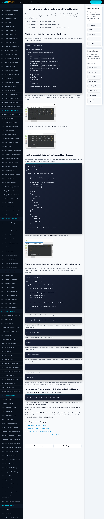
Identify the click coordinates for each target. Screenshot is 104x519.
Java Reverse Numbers (8, 178)
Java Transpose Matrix (8, 383)
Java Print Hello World (8, 14)
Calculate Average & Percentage (11, 150)
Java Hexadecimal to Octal (9, 267)
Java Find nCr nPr (6, 146)
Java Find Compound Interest (10, 138)
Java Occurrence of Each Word (10, 443)
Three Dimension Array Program (10, 391)
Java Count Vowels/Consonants (10, 460)
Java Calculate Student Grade (10, 158)
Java (27, 2)
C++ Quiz (91, 43)
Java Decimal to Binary (8, 223)
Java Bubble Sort (6, 351)
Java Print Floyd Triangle (8, 303)
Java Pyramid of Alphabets (9, 291)
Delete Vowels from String (9, 423)
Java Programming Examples (9, 10)
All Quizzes (92, 25)
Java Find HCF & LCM (7, 203)
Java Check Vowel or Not (8, 42)
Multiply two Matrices (7, 387)
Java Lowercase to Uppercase (10, 484)
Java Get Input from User (8, 18)
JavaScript (39, 2)
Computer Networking (92, 100)
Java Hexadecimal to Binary (9, 263)
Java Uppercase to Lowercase (10, 480)
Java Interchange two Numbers (10, 174)
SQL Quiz (91, 29)
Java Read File (5, 510)
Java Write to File (6, 514)
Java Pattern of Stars (7, 275)
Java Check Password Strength (10, 501)
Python (21, 2)
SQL (46, 2)
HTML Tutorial (93, 90)
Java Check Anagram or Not (9, 492)
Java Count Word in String (9, 468)
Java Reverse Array (7, 335)
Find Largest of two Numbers (9, 190)
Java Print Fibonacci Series (9, 142)
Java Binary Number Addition (10, 74)
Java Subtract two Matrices (9, 379)
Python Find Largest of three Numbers (39, 431)
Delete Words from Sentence (10, 427)
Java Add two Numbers (8, 26)
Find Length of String (7, 403)
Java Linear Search (7, 319)
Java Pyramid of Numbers (9, 295)
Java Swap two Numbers (8, 182)
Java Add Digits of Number (9, 122)
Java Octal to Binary (7, 251)
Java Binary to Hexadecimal (9, 243)
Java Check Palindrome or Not (10, 94)
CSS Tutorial (92, 95)
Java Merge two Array (8, 347)
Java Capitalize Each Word (9, 456)
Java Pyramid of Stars (8, 287)
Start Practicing (96, 2)
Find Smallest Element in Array (10, 331)
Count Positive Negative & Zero (10, 187)
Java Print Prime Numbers (9, 166)
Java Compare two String (8, 407)
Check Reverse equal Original (10, 46)
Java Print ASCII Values (8, 90)
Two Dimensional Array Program (10, 371)
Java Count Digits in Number (9, 70)
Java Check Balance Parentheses (7, 497)
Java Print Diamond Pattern (9, 299)
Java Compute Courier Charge (10, 82)
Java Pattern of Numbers (8, 283)
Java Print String (6, 399)
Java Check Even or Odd (8, 30)
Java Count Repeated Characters (11, 447)
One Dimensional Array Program (10, 315)
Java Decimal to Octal (8, 227)
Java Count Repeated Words (9, 451)
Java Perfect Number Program (10, 58)
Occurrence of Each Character (10, 439)
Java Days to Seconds (8, 66)
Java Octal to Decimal (8, 247)
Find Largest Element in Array (10, 327)
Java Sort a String (6, 476)
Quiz (50, 2)
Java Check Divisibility (8, 130)
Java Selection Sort (7, 355)
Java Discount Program (8, 78)
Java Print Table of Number (9, 162)
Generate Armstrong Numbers (10, 102)
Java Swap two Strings (8, 488)
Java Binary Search (7, 323)
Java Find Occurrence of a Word (11, 435)
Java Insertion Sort (7, 359)
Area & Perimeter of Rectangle (10, 211)
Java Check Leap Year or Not (10, 126)
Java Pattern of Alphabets (9, 279)
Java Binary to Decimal (8, 235)
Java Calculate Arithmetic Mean (11, 154)
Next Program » (67, 446)
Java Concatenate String (8, 415)
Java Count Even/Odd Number (10, 367)
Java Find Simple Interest (8, 134)
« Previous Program (39, 446)
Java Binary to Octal (7, 239)
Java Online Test (54, 435)
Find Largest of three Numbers (10, 195)
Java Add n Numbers (7, 170)
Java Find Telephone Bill (8, 86)
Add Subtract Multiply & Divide (10, 114)
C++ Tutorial (92, 76)
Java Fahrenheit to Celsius (9, 50)
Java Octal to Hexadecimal (9, 255)
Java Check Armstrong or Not (10, 98)
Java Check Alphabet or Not (9, 38)
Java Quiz (91, 39)
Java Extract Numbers (8, 464)
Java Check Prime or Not (8, 34)
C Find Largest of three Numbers (37, 425)
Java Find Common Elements (9, 363)
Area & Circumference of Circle (10, 215)
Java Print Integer (6, 22)
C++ (32, 2)
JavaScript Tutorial (94, 86)
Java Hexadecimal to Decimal (10, 259)
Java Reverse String (7, 419)
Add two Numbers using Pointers (11, 106)
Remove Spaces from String (9, 472)
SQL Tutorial (92, 81)
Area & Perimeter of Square (9, 207)
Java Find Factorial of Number (10, 199)
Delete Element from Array (9, 343)
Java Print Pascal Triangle (9, 307)
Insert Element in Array (8, 339)
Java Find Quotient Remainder (10, 62)
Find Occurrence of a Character (10, 431)
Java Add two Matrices (8, 375)
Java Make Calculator (7, 118)
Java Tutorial (92, 72)
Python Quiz (92, 34)
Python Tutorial (93, 67)
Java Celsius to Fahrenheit (9, 54)
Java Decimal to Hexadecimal (10, 231)
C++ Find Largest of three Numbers (38, 428)
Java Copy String (6, 411)
